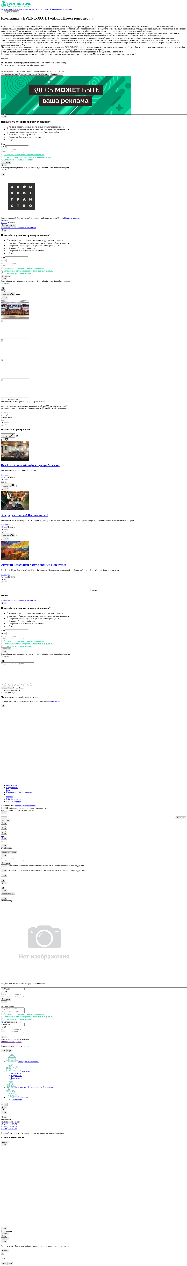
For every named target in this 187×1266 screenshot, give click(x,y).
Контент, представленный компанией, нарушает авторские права (37, 127)
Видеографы (16, 1076)
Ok (3, 175)
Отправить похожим (12, 1022)
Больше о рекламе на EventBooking (34, 74)
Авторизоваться (8, 893)
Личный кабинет (42, 9)
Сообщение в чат (8, 225)
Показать (11, 222)
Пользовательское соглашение (19, 792)
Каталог (9, 9)
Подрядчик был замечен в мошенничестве (27, 137)
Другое (12, 140)
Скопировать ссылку (10, 74)
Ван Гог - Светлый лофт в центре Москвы (30, 465)
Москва (9, 797)
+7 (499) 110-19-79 (9, 1124)
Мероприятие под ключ (11, 1042)
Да (3, 820)
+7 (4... (4, 222)
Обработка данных (14, 799)
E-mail (3, 147)
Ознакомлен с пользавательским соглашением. (24, 155)
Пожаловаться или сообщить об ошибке (18, 227)
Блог (3, 9)
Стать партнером (20, 9)
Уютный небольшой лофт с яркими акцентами (33, 564)
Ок (2, 836)
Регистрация (11, 785)
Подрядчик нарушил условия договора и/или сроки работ (34, 132)
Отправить (6, 162)
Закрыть (5, 1142)
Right (9, 1051)
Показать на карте (72, 218)
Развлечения (16, 1078)
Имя (3, 144)
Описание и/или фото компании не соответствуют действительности (39, 129)
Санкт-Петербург (13, 801)
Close (4, 117)
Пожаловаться (56, 74)
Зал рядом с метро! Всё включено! (24, 515)
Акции (31, 9)
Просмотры (6, 295)
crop (10, 1264)
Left (3, 1051)
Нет (8, 820)
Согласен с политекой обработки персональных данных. (28, 157)
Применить (181, 818)
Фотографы (16, 1073)
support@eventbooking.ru (25, 806)
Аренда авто (16, 1100)
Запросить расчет (11, 12)
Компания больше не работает (22, 134)
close (4, 1264)
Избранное (67, 9)
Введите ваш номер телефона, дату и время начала (23, 984)
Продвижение (56, 9)
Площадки (5, 475)
